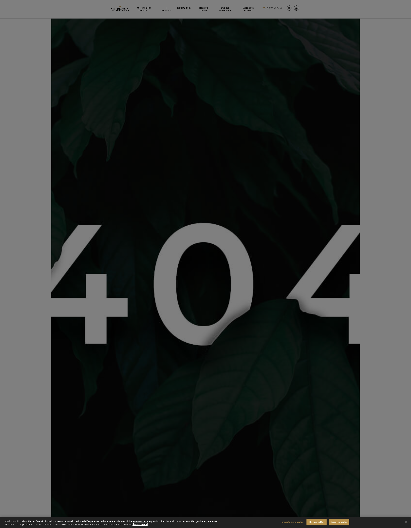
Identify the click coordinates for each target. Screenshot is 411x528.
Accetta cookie (339, 522)
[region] (205, 522)
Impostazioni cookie (292, 522)
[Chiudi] (405, 522)
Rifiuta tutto (316, 522)
